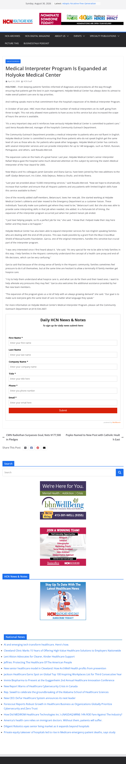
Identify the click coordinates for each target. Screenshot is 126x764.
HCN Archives (12, 35)
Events (78, 35)
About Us (60, 35)
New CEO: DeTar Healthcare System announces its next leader (40, 698)
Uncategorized (13, 61)
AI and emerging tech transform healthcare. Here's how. (36, 644)
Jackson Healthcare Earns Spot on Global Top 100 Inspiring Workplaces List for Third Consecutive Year (63, 674)
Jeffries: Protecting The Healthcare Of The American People (38, 662)
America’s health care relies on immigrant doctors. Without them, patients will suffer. (53, 720)
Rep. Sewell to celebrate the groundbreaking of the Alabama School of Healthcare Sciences (56, 692)
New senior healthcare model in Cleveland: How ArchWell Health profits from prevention (55, 668)
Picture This (12, 43)
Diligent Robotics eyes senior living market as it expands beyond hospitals (46, 726)
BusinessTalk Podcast (36, 43)
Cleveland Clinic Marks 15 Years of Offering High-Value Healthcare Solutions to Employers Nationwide (62, 650)
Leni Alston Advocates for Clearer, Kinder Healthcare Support (39, 656)
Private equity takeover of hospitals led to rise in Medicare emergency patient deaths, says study (59, 732)
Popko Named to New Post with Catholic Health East (93, 437)
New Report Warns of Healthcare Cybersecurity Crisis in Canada (41, 686)
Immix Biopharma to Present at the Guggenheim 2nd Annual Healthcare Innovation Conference (59, 680)
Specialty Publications (103, 35)
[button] (67, 36)
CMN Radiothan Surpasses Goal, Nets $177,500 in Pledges (33, 437)
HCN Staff (28, 81)
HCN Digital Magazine (37, 35)
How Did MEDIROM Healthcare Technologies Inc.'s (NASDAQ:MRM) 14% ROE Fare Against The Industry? (63, 714)
